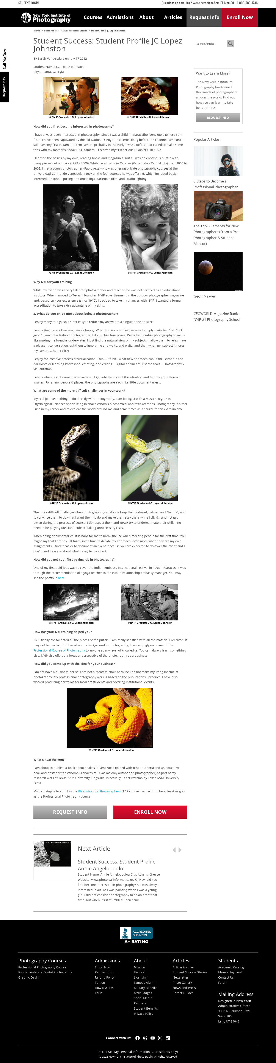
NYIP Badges (143, 993)
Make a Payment (230, 972)
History (139, 972)
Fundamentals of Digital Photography (45, 972)
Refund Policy (104, 977)
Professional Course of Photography (59, 650)
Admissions (120, 17)
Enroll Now (150, 812)
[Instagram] (160, 1038)
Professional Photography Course (42, 967)
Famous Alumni (145, 983)
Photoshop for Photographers (99, 791)
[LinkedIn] (168, 1038)
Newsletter (180, 977)
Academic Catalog (231, 967)
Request (204, 17)
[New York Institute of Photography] (45, 16)
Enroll (240, 17)
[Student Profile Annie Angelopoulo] (52, 853)
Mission (139, 967)
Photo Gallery (182, 983)
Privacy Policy (143, 1014)
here (61, 578)
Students (228, 960)
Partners (140, 1003)
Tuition (100, 983)
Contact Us (226, 977)
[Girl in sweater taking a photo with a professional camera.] (218, 161)
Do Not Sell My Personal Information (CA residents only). (138, 1052)
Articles (173, 17)
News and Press (184, 988)
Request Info (4, 87)
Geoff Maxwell (205, 296)
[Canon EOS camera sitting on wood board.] (218, 206)
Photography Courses (42, 960)
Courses (93, 17)
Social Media (143, 998)
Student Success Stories (190, 972)
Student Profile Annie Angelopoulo (116, 865)
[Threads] (145, 1038)
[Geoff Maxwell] (218, 271)
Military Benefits (145, 988)
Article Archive (183, 967)
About (146, 17)
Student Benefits (146, 1008)
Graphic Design (29, 977)
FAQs (98, 993)
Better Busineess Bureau (137, 936)
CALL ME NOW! (4, 57)
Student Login (28, 2)
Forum (222, 983)
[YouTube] (153, 1038)
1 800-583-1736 (247, 2)
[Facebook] (137, 1038)
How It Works (104, 988)
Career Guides (183, 993)
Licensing (140, 977)
